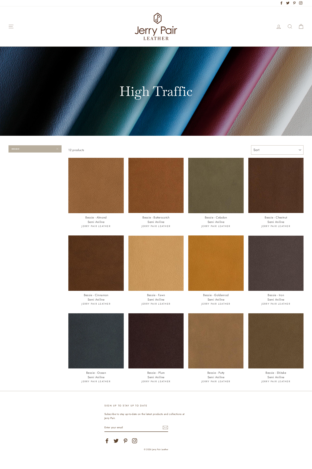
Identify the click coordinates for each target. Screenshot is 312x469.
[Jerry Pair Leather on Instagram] (134, 440)
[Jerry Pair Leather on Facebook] (107, 440)
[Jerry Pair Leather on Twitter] (116, 440)
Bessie (16, 149)
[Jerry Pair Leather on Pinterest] (125, 440)
